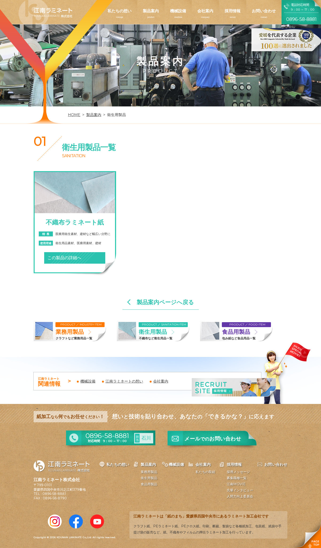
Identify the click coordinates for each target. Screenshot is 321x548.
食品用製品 (149, 484)
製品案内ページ (165, 302)
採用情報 (233, 10)
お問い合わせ (264, 10)
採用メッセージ (238, 472)
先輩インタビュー (240, 490)
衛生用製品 (149, 478)
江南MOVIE (236, 484)
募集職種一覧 (237, 478)
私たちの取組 (205, 472)
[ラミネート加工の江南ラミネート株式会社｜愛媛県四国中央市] (45, 14)
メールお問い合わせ (212, 438)
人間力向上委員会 (240, 496)
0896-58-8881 (54, 494)
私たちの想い (120, 10)
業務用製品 (149, 472)
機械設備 (178, 10)
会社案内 (205, 10)
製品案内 (151, 10)
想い (124, 381)
